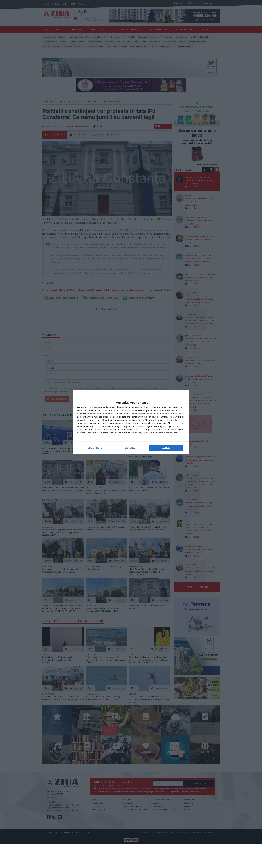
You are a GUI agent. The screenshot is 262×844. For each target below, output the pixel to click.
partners (93, 407)
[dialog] (131, 422)
